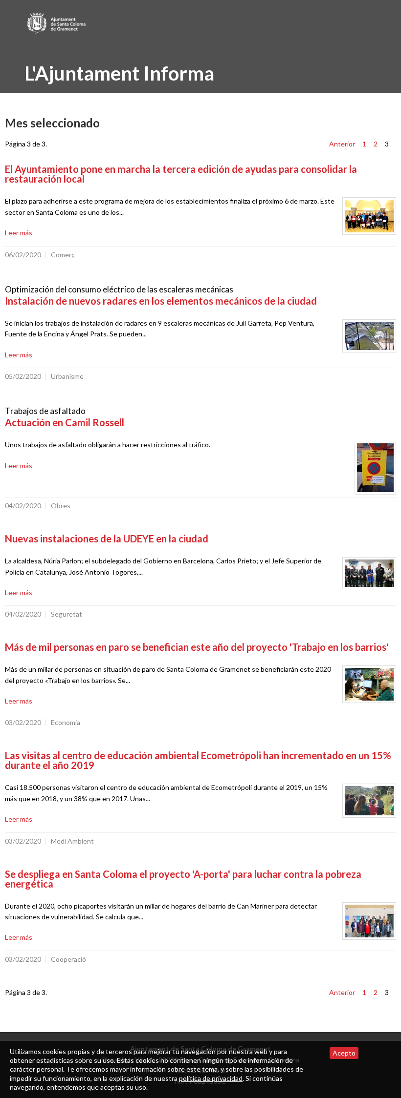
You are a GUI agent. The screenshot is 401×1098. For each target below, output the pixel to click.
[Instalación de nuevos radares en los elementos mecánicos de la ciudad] (369, 335)
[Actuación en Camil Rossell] (375, 468)
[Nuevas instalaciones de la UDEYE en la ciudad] (369, 573)
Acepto (344, 1053)
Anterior (342, 144)
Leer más (18, 232)
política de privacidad (211, 1078)
